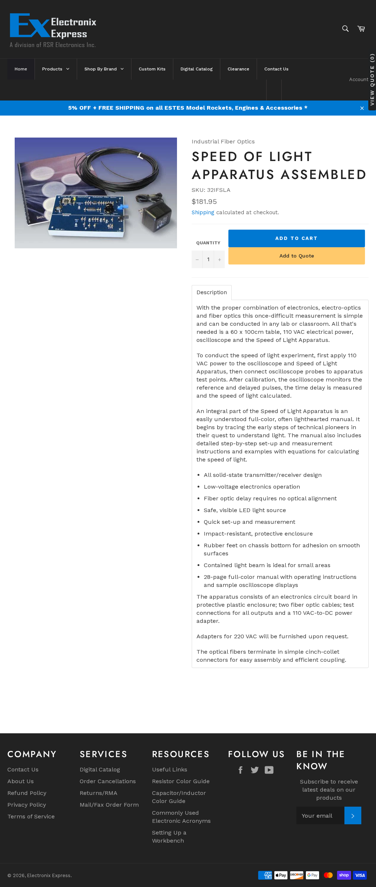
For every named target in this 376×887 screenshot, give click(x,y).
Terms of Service (31, 816)
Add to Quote (296, 256)
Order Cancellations (108, 781)
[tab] (212, 292)
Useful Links (169, 769)
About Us (20, 781)
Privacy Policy (26, 804)
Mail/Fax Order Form (109, 804)
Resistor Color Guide (181, 781)
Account (359, 79)
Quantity (208, 242)
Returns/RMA (99, 792)
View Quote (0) (372, 79)
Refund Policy (26, 792)
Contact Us (23, 769)
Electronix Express (48, 875)
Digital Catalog (100, 769)
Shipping (203, 212)
